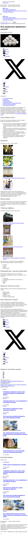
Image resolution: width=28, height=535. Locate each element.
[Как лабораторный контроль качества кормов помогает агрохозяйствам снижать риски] (10, 430)
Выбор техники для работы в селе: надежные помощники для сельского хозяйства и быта (13, 385)
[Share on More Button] (4, 84)
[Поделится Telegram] (3, 376)
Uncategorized (6, 462)
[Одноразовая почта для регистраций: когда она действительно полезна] (10, 448)
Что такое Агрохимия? (8, 11)
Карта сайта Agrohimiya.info (9, 9)
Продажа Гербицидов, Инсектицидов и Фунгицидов (15, 10)
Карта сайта (5, 2)
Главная (6, 8)
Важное (7, 23)
